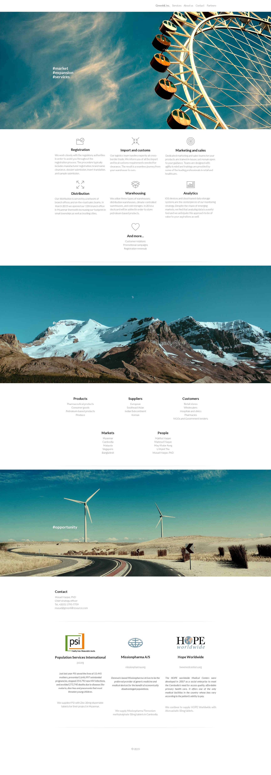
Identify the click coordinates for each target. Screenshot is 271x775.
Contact (200, 5)
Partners (211, 5)
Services (176, 5)
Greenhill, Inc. (163, 5)
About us (188, 5)
